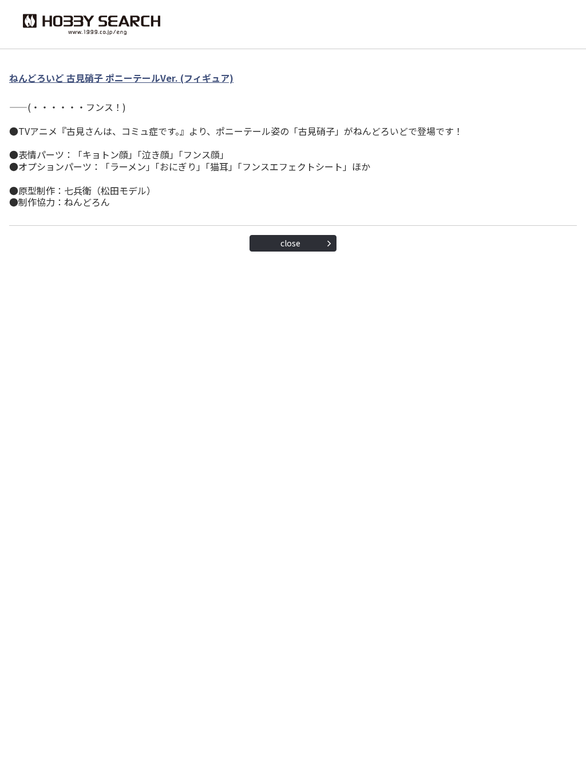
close (290, 243)
